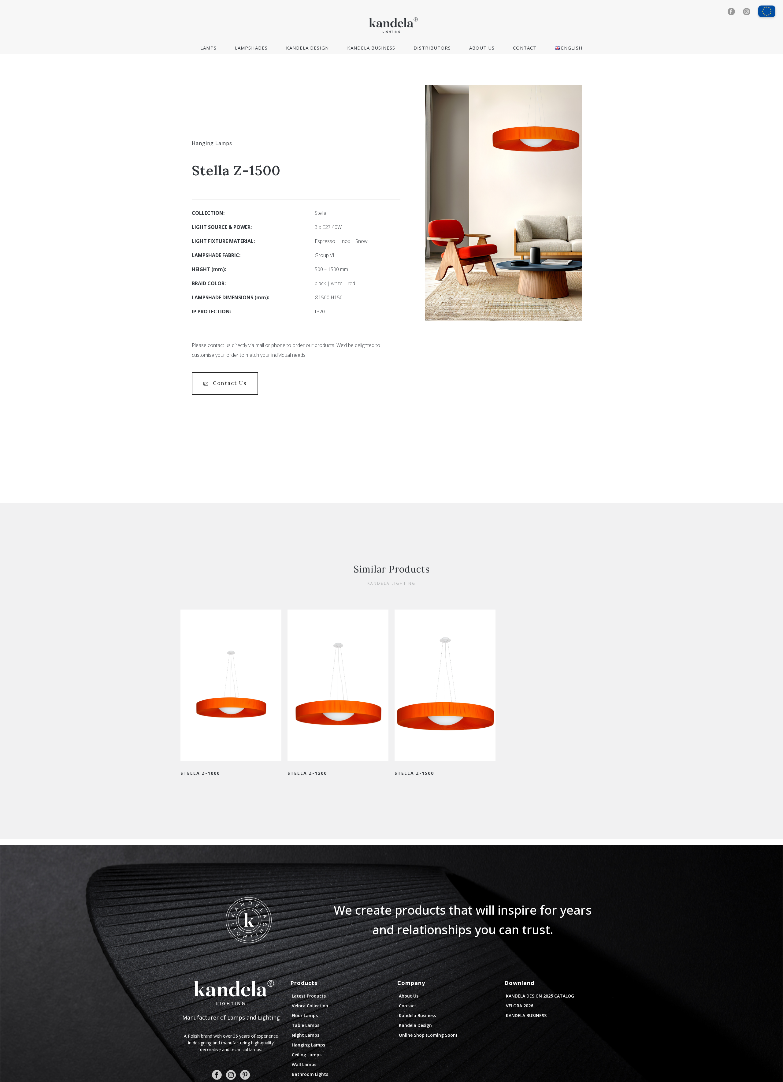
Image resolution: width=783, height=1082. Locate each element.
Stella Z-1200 (307, 773)
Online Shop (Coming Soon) (428, 1035)
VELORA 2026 (519, 1006)
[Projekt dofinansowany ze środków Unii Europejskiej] (766, 8)
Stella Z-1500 (414, 773)
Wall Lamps (304, 1064)
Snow (361, 241)
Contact (524, 48)
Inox (345, 241)
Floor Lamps (305, 1015)
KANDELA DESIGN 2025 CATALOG (540, 996)
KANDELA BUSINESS (526, 1015)
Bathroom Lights (310, 1074)
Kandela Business (371, 48)
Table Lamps (305, 1025)
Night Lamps (305, 1035)
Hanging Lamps (212, 143)
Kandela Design (307, 48)
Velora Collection (310, 1006)
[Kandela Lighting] (391, 24)
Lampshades (251, 48)
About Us (482, 48)
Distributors (432, 48)
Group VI (324, 255)
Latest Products (309, 996)
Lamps (208, 48)
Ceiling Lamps (306, 1055)
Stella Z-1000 (200, 773)
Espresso (325, 241)
